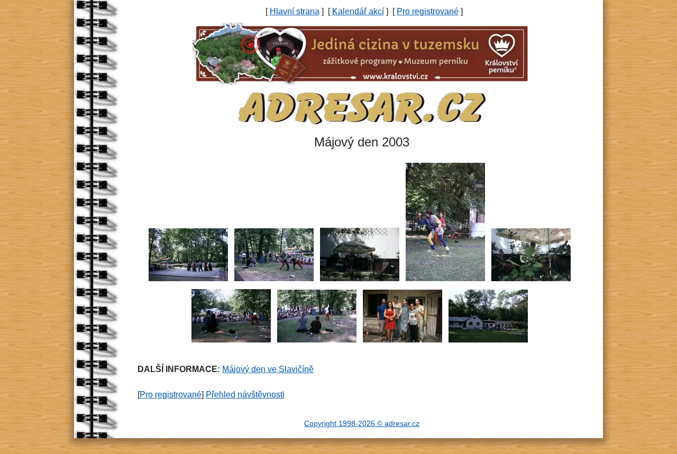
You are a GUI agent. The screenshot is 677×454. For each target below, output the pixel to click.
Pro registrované (428, 11)
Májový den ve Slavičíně (268, 369)
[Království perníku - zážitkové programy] (362, 53)
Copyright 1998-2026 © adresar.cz (361, 423)
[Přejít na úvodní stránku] (362, 107)
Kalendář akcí (358, 11)
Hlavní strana (294, 11)
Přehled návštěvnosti (245, 394)
